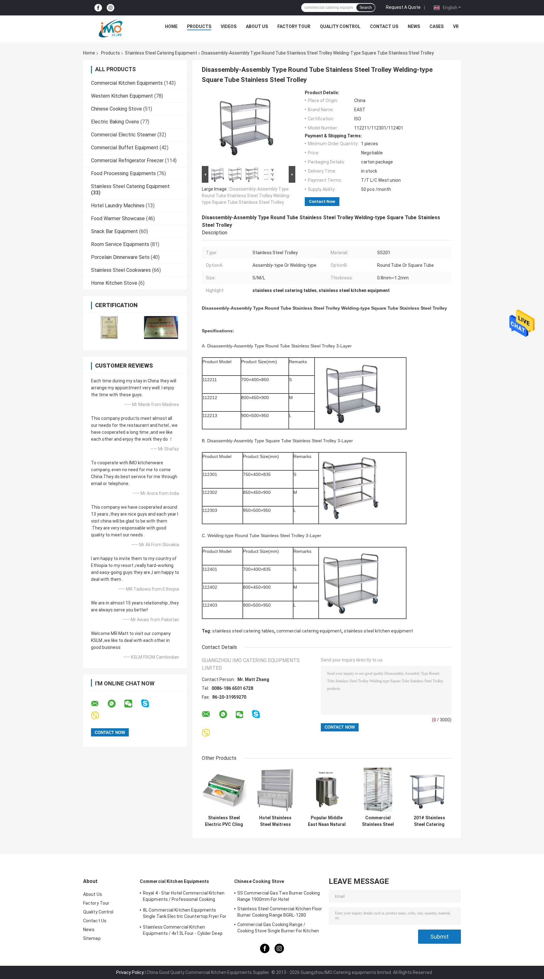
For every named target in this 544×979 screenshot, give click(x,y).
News (414, 26)
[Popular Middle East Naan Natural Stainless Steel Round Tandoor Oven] (326, 790)
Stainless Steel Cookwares (121, 270)
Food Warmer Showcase (118, 218)
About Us (257, 26)
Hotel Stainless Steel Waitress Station (275, 821)
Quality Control (340, 26)
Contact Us (384, 26)
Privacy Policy (130, 972)
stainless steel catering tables (243, 630)
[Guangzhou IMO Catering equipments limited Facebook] (98, 8)
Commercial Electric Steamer (123, 135)
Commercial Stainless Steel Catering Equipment (378, 821)
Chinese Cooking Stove (116, 109)
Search (366, 7)
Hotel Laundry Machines (117, 206)
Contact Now (322, 201)
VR (456, 26)
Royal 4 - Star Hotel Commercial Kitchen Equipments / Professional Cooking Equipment (183, 897)
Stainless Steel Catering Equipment (161, 52)
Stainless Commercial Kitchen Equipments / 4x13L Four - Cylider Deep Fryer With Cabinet (183, 931)
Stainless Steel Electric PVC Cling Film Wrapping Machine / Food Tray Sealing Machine (224, 821)
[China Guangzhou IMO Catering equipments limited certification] (109, 327)
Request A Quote (403, 7)
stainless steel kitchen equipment (378, 630)
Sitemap (92, 938)
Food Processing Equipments (123, 173)
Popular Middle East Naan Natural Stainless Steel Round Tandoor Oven (327, 821)
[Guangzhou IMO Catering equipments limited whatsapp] (115, 704)
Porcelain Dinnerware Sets (120, 257)
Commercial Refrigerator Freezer (127, 160)
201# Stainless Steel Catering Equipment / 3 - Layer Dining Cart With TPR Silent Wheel (429, 821)
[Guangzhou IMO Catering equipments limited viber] (99, 716)
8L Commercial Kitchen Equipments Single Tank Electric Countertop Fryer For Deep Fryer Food (184, 914)
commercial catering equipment (309, 630)
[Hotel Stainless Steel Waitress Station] (275, 790)
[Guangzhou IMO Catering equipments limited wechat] (132, 704)
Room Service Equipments (120, 244)
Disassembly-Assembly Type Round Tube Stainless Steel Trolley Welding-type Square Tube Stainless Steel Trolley (246, 195)
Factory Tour (293, 26)
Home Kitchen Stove (114, 283)
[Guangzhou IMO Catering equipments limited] (110, 28)
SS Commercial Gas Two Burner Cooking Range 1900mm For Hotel (278, 896)
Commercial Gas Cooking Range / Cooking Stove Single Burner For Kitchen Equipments (278, 928)
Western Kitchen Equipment (122, 96)
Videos (228, 26)
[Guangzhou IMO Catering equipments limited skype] (149, 703)
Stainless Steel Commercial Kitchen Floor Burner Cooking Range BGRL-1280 (279, 912)
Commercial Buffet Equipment (124, 148)
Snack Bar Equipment (114, 231)
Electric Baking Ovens (115, 122)
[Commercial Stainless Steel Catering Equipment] (378, 790)
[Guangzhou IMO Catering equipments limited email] (99, 704)
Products (199, 26)
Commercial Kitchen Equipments (127, 83)
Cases (436, 26)
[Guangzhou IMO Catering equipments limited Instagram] (110, 8)
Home (171, 26)
